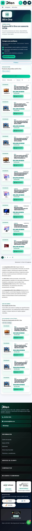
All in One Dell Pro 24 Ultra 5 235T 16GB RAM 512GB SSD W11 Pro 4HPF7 (21, 122)
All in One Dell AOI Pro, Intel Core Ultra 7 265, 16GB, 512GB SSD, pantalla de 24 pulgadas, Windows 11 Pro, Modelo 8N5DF (21, 89)
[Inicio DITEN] (11, 3)
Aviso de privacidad (7, 450)
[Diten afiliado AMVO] (8, 486)
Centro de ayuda (6, 439)
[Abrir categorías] (3, 3)
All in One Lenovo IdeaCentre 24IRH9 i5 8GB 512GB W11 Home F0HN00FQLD (21, 174)
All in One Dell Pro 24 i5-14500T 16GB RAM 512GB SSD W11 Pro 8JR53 (20, 105)
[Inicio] (2, 7)
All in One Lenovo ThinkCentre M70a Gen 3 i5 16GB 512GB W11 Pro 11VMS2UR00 (21, 209)
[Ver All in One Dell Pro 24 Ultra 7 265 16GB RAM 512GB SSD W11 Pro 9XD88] (6, 142)
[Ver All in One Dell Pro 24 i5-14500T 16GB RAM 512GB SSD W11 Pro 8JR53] (6, 108)
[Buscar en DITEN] (20, 3)
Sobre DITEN (5, 443)
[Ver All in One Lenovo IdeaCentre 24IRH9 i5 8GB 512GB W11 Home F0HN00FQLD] (6, 177)
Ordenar (4, 80)
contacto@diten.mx (9, 421)
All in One (14, 7)
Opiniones (5, 446)
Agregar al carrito (18, 96)
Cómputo (7, 7)
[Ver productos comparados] (16, 76)
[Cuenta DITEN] (25, 3)
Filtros (16, 62)
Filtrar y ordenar (6, 71)
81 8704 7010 (7, 417)
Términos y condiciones (8, 453)
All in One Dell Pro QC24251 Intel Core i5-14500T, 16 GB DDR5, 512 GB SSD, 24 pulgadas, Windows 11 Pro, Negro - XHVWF (21, 158)
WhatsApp (5, 425)
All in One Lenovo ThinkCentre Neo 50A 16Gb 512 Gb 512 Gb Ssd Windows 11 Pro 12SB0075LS (21, 226)
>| (12, 257)
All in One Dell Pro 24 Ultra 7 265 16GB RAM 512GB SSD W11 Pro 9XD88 (21, 140)
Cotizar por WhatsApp (8, 56)
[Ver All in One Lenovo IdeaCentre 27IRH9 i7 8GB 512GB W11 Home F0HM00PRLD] (6, 194)
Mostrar (18, 80)
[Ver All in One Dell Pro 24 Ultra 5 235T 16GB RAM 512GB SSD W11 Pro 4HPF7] (6, 125)
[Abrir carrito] (29, 3)
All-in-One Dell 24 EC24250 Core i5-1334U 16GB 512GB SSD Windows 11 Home (21, 243)
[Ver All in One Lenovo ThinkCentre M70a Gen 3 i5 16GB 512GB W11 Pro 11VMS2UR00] (6, 211)
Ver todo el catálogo (7, 322)
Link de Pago (10, 505)
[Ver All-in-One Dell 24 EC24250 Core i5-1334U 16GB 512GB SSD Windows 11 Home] (6, 246)
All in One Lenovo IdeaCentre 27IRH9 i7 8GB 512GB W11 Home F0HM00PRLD (21, 191)
